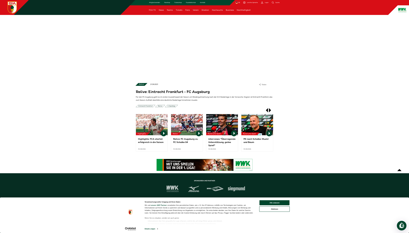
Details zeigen (150, 229)
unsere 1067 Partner (159, 205)
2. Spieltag (171, 106)
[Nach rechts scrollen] (271, 110)
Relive (160, 106)
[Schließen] (360, 10)
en (355, 10)
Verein (196, 10)
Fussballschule (191, 2)
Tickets (179, 10)
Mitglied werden (154, 2)
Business (230, 10)
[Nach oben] (399, 169)
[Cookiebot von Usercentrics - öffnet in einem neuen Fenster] (130, 228)
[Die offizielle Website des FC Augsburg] (12, 7)
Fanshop (167, 2)
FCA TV (152, 10)
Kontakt (202, 2)
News (161, 10)
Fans (187, 10)
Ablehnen (274, 209)
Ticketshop (178, 2)
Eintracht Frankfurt (145, 106)
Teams (170, 10)
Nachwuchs (217, 10)
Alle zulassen (274, 203)
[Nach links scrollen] (266, 110)
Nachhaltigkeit (244, 10)
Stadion (205, 10)
